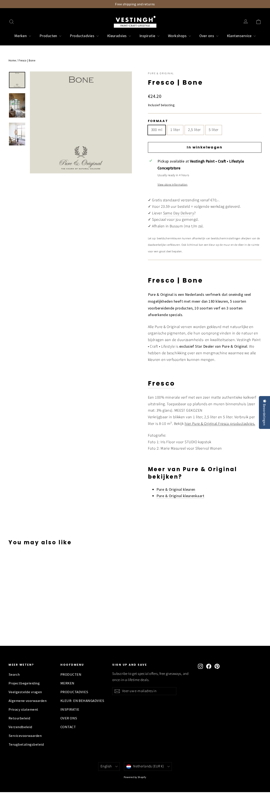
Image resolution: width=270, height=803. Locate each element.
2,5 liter (194, 129)
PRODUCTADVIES (74, 692)
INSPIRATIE (69, 709)
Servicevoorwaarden (25, 735)
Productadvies (82, 35)
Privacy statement (23, 709)
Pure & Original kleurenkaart (180, 495)
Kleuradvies (117, 35)
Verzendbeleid (20, 727)
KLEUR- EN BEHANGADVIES (82, 700)
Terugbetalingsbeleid (26, 744)
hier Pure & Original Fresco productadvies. (220, 423)
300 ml (156, 129)
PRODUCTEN (70, 674)
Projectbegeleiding (24, 683)
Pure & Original (161, 73)
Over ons (207, 35)
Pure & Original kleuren (175, 489)
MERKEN (67, 683)
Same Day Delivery (178, 213)
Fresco (161, 383)
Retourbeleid (19, 718)
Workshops (178, 35)
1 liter (175, 129)
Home (12, 60)
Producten (48, 35)
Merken (21, 35)
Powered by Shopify (135, 777)
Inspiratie (147, 35)
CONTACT (68, 727)
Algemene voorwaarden (28, 700)
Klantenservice (240, 35)
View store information (173, 184)
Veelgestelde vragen (25, 692)
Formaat (158, 121)
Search (14, 674)
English (106, 766)
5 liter (213, 129)
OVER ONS (68, 718)
